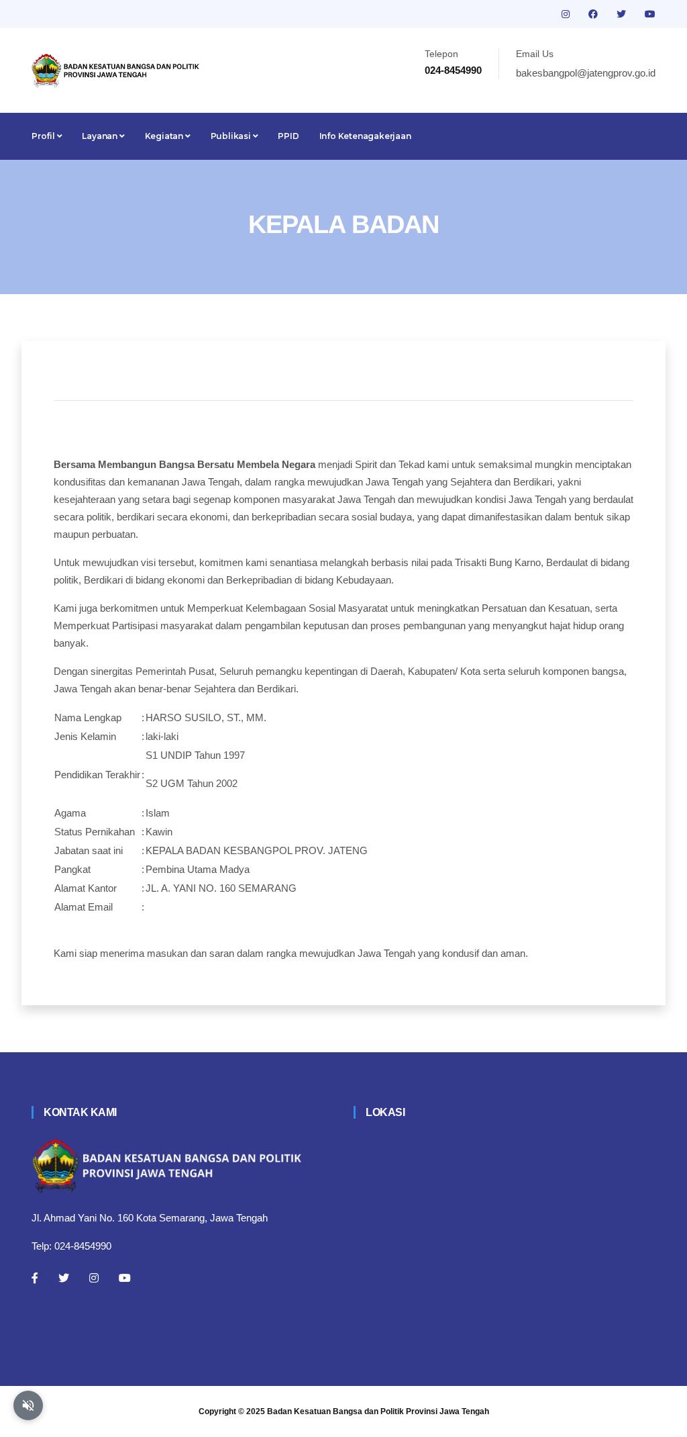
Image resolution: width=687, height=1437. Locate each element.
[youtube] (650, 14)
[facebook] (594, 14)
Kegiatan (165, 136)
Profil (44, 136)
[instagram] (566, 14)
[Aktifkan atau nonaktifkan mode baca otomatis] (28, 1405)
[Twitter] (64, 1278)
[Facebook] (35, 1278)
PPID (288, 136)
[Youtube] (125, 1278)
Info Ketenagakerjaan (365, 136)
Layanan (100, 136)
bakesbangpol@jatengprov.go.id (585, 73)
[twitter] (623, 14)
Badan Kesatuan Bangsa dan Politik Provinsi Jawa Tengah (378, 1411)
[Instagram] (94, 1278)
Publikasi (232, 136)
